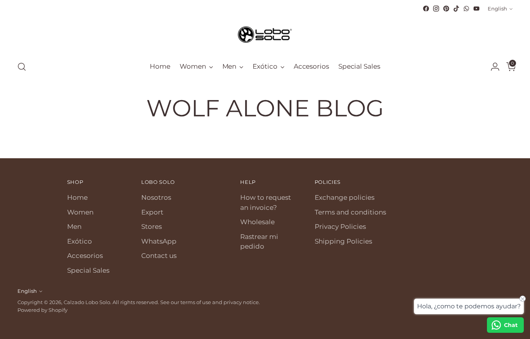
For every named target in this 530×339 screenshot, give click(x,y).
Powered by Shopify (42, 310)
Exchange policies (344, 197)
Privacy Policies (340, 226)
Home (77, 197)
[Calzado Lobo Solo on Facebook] (426, 8)
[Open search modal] (21, 66)
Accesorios (85, 255)
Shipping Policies (343, 241)
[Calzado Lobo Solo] (265, 34)
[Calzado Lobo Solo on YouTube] (476, 8)
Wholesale (257, 222)
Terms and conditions (350, 212)
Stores (151, 226)
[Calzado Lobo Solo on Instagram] (436, 8)
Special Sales (88, 270)
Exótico (79, 241)
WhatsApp (159, 241)
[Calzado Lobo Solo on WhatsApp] (466, 8)
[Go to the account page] (492, 66)
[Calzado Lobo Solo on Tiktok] (456, 8)
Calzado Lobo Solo (87, 302)
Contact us (159, 255)
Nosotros (156, 197)
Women (80, 212)
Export (152, 212)
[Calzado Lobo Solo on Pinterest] (446, 8)
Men (74, 226)
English (497, 8)
